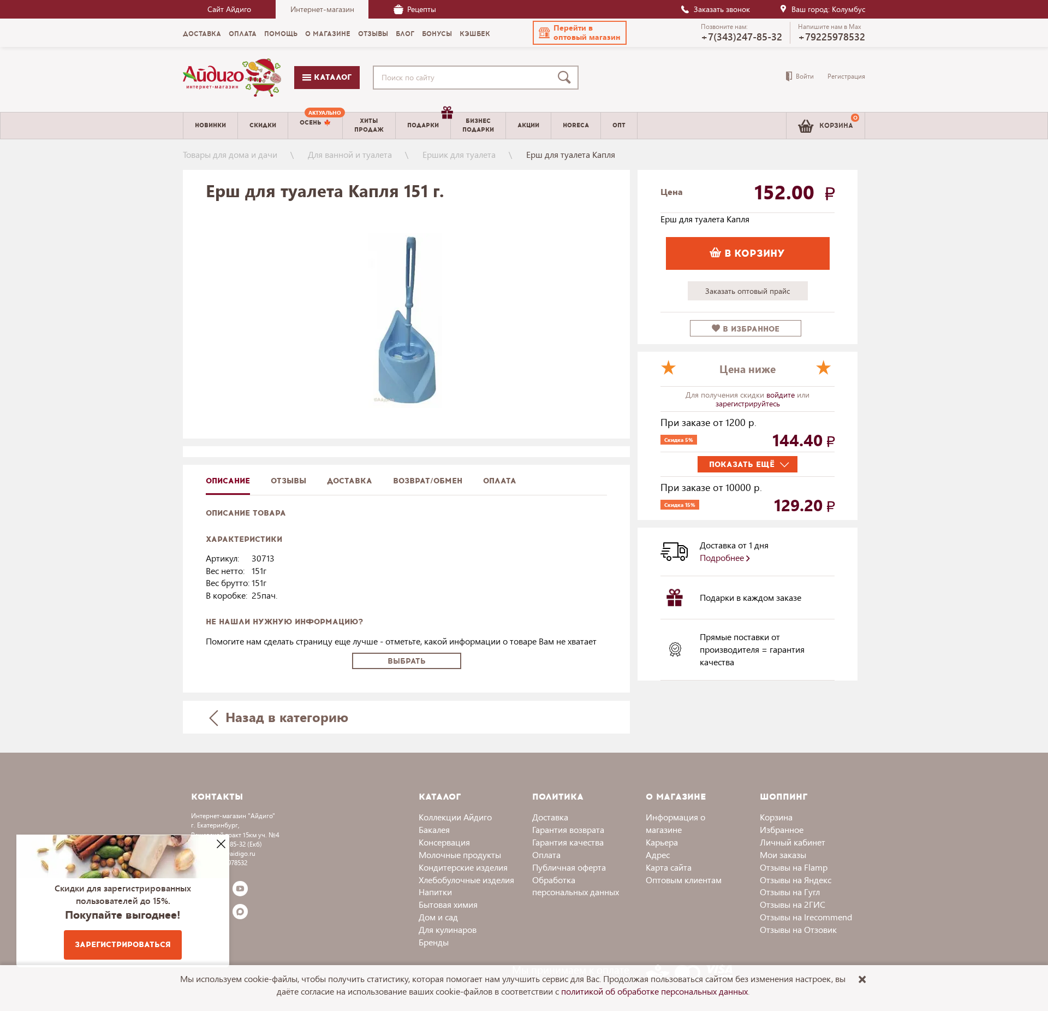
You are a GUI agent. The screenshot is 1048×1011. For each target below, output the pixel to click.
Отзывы (288, 481)
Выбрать (407, 661)
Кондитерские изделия (463, 867)
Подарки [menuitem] (423, 125)
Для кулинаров (448, 929)
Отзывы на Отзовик (798, 929)
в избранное (749, 329)
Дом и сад (438, 917)
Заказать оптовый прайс (747, 291)
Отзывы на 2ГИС (792, 904)
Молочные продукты (460, 854)
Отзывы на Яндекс (795, 879)
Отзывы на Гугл (790, 891)
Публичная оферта (569, 867)
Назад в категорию (285, 716)
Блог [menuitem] (405, 34)
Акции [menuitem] (528, 125)
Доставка (550, 817)
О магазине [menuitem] (327, 34)
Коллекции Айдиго (455, 817)
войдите (781, 394)
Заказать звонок (722, 9)
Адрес (658, 854)
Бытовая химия (448, 904)
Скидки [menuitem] (262, 125)
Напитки (435, 891)
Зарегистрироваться (123, 944)
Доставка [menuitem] (202, 34)
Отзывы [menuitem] (373, 34)
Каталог (331, 77)
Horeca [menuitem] (576, 125)
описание (228, 481)
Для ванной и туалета (350, 154)
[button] (580, 33)
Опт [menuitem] (619, 125)
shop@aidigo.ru (232, 853)
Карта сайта (669, 867)
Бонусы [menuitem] (437, 34)
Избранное (781, 829)
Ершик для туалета (459, 154)
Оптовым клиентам (684, 879)
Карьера (662, 842)
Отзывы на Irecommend (806, 917)
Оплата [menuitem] (243, 34)
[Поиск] (567, 78)
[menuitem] (315, 126)
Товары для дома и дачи (230, 154)
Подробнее (723, 557)
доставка (349, 481)
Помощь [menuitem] (280, 34)
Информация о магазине (675, 823)
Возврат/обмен (427, 481)
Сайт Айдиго (229, 9)
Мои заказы (783, 854)
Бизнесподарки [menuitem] (478, 125)
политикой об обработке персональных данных (654, 991)
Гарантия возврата (568, 829)
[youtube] (240, 888)
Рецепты (421, 9)
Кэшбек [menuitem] (475, 34)
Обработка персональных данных (575, 886)
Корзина (776, 817)
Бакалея (434, 829)
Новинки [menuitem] (210, 125)
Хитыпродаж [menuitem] (369, 125)
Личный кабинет (792, 842)
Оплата (499, 481)
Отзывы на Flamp (793, 867)
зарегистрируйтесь (748, 403)
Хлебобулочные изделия (466, 879)
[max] (240, 911)
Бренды (434, 942)
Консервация (444, 842)
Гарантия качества (568, 842)
